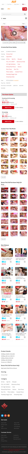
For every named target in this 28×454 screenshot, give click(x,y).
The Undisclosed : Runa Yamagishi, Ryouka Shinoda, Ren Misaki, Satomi (7, 315)
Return (2, 439)
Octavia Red (9, 54)
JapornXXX (9, 56)
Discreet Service (17, 439)
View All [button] (3, 177)
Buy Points (9, 4)
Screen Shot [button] (6, 42)
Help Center (16, 4)
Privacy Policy (4, 441)
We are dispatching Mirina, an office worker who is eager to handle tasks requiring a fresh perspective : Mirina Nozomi (7, 277)
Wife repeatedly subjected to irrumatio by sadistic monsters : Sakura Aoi (20, 296)
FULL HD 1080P (10, 61)
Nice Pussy (9, 69)
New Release (5, 245)
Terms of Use (4, 428)
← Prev (3, 23)
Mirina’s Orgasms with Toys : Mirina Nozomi (6, 296)
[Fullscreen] (25, 39)
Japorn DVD (3, 422)
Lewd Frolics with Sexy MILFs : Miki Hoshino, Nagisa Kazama (21, 259)
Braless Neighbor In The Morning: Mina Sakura (21, 334)
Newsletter (16, 428)
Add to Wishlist (19, 107)
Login (3, 4)
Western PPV (17, 424)
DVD (2, 9)
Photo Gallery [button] (13, 42)
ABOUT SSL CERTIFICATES (4, 411)
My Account (16, 437)
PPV (9, 9)
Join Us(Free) (17, 426)
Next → (24, 23)
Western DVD (4, 424)
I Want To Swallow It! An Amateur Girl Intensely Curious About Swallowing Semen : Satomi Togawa (7, 259)
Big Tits (14, 59)
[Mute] (22, 39)
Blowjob (20, 59)
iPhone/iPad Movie (11, 66)
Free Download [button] (20, 42)
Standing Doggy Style (11, 74)
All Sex (8, 59)
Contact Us (15, 435)
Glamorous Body (21, 61)
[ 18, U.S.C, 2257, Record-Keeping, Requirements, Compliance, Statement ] (14, 450)
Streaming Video (10, 77)
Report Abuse (4, 437)
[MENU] (26, 18)
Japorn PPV (16, 422)
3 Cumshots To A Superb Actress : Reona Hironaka (21, 277)
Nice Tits (16, 69)
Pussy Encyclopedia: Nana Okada (20, 315)
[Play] (14, 33)
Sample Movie (18, 72)
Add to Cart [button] (8, 107)
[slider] (10, 39)
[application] (14, 33)
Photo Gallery (9, 72)
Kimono (19, 66)
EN (24, 4)
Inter (19, 64)
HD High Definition (11, 64)
